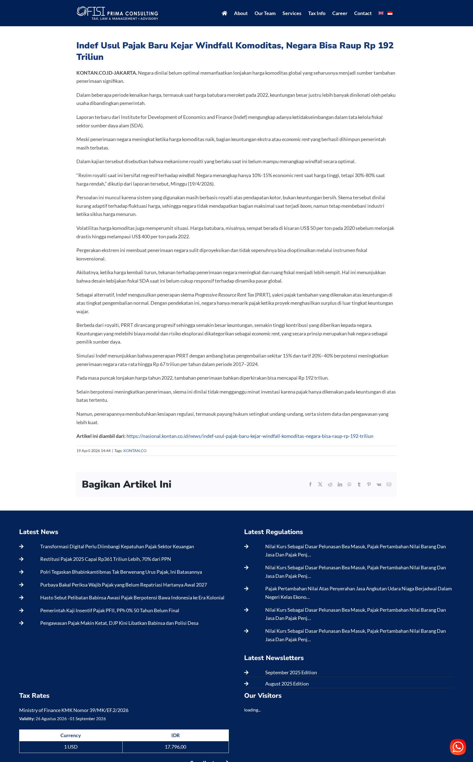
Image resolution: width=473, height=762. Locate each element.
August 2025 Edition (287, 684)
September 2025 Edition (291, 672)
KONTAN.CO (134, 450)
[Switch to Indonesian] (390, 13)
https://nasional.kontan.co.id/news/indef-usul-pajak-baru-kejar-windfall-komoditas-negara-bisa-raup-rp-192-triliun (249, 436)
